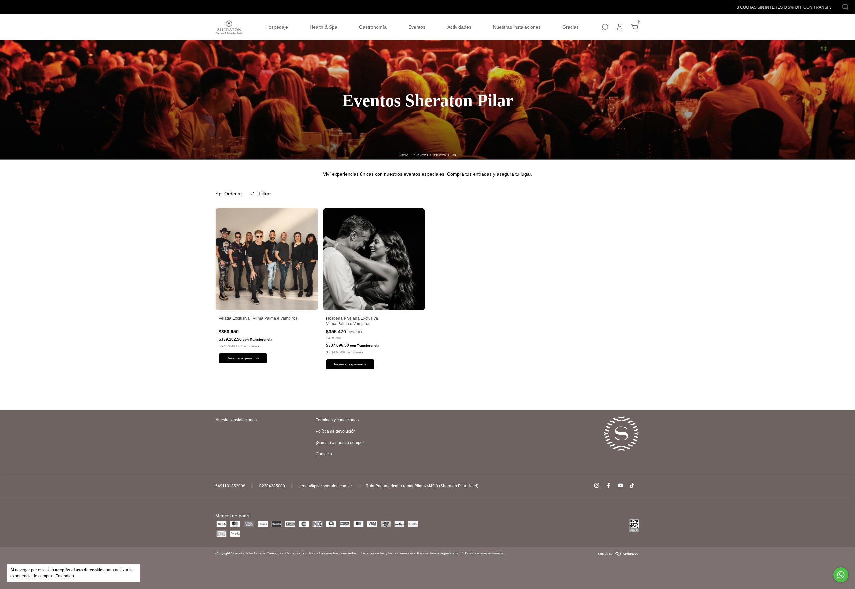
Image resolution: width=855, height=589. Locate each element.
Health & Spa (323, 27)
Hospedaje (276, 27)
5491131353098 (230, 486)
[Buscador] (604, 28)
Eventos (416, 27)
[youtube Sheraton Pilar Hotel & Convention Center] (620, 485)
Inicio (404, 155)
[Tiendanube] (619, 554)
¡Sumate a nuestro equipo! (340, 442)
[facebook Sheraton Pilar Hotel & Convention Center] (608, 485)
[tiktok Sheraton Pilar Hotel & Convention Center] (632, 485)
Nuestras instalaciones (517, 27)
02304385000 (272, 486)
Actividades (459, 27)
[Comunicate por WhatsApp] (840, 574)
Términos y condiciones (337, 420)
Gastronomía (373, 27)
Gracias (570, 27)
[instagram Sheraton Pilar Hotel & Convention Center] (597, 485)
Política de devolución (336, 431)
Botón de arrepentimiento (484, 553)
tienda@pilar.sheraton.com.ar (325, 486)
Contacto (324, 454)
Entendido (64, 576)
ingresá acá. (449, 553)
